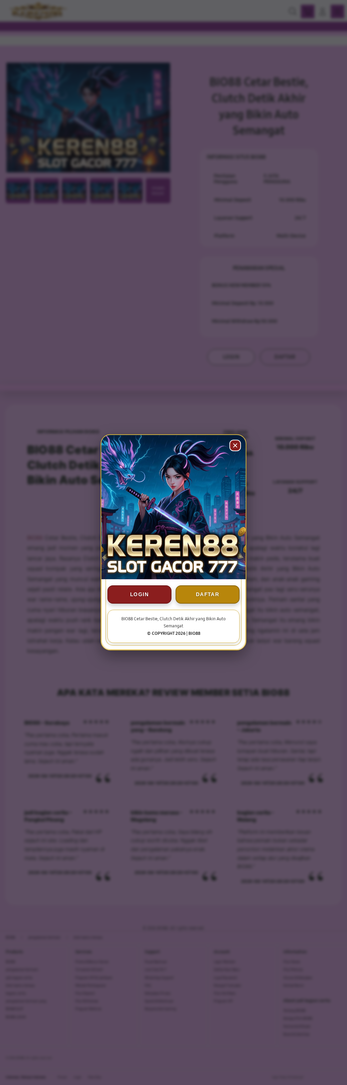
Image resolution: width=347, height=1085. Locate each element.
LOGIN (139, 595)
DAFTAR (207, 595)
